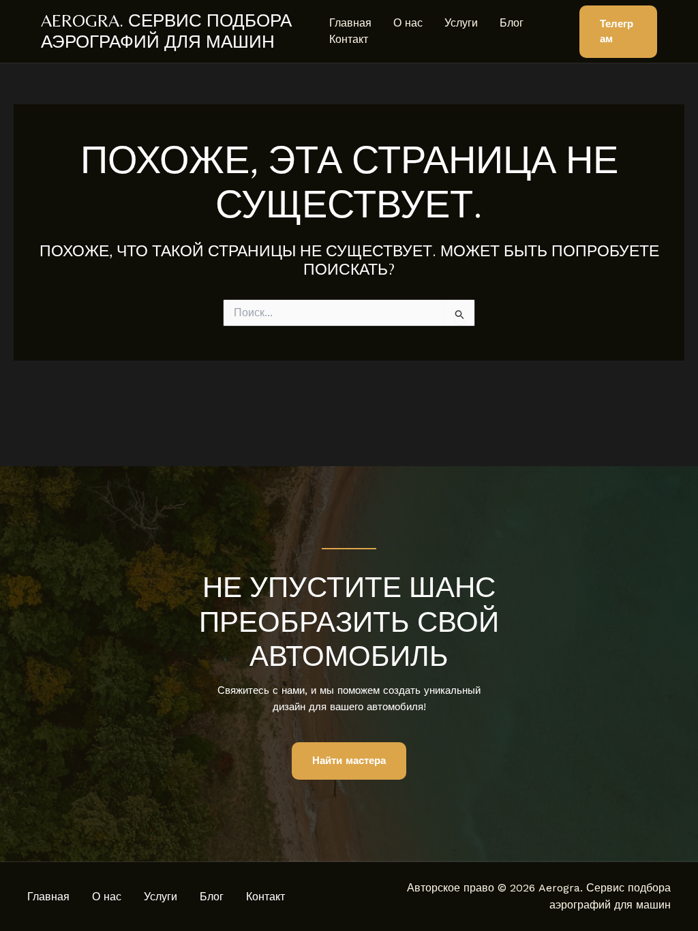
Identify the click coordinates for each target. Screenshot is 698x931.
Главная (350, 22)
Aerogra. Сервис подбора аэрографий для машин (166, 31)
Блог (512, 22)
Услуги (461, 22)
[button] (618, 31)
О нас (408, 22)
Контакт (348, 39)
